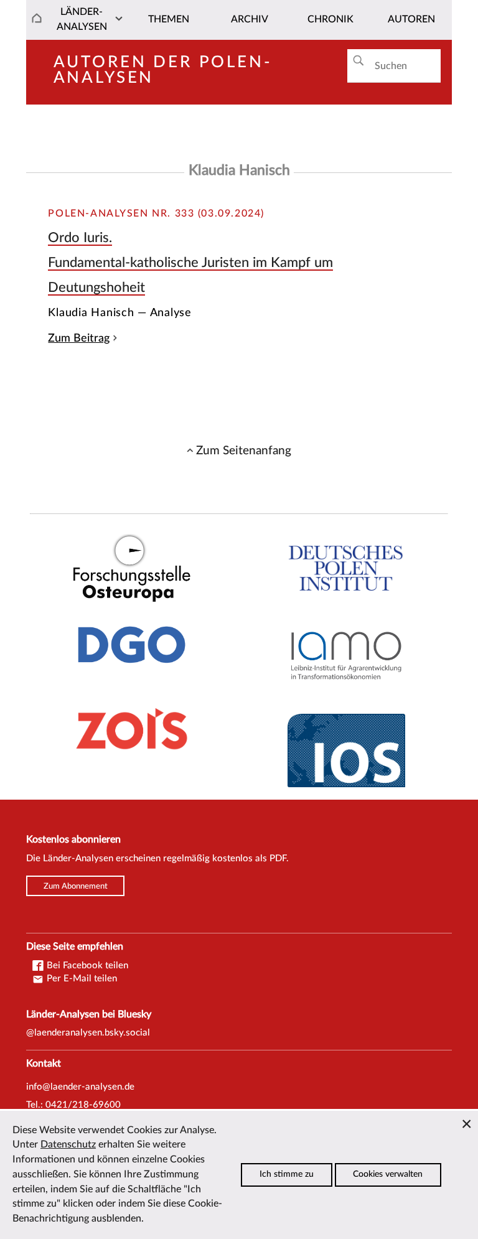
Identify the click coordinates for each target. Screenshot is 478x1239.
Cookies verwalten (388, 1174)
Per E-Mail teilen (80, 978)
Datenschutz (68, 1144)
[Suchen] (358, 60)
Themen (168, 19)
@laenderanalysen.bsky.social (88, 1032)
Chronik (330, 19)
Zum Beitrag (79, 338)
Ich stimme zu (287, 1174)
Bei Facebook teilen (86, 965)
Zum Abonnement (76, 886)
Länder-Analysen (82, 19)
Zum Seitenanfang (243, 450)
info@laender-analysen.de (80, 1087)
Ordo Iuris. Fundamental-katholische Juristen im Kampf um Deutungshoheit (190, 262)
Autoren (411, 19)
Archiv (249, 19)
